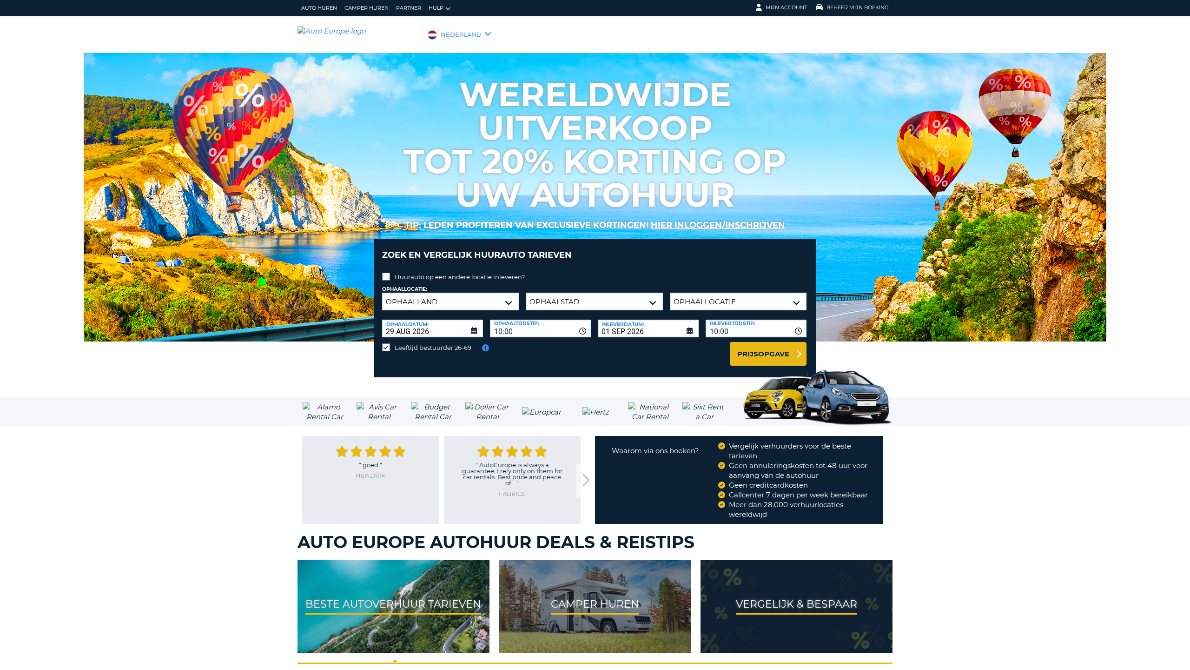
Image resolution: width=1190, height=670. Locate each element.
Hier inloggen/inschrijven (718, 225)
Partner (408, 8)
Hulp (436, 8)
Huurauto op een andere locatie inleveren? (460, 277)
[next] (585, 480)
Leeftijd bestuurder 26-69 (433, 347)
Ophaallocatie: (404, 289)
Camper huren (366, 8)
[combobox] (540, 328)
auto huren (319, 8)
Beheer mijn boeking (857, 7)
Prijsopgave (763, 353)
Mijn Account (786, 7)
